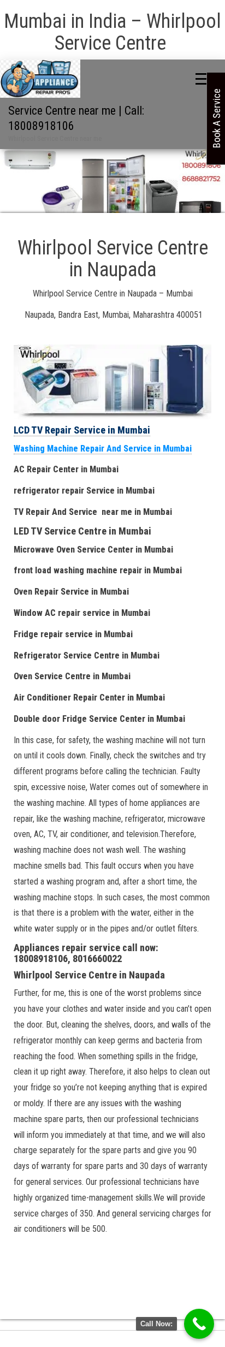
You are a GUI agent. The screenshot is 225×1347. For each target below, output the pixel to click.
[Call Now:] (199, 1324)
